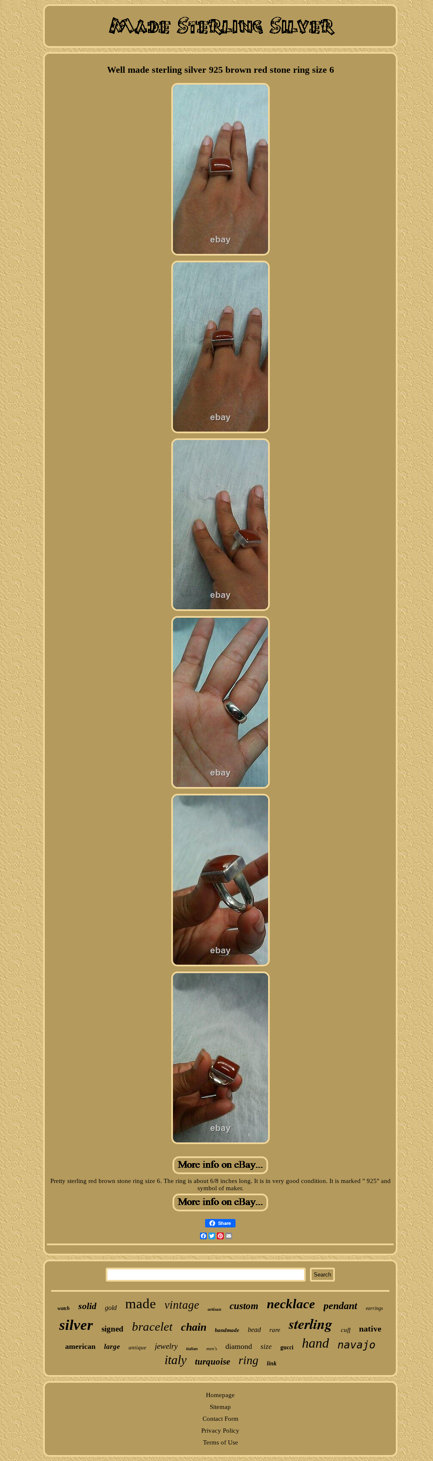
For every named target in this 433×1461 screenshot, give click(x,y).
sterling (310, 1323)
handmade (227, 1330)
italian (192, 1348)
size (266, 1347)
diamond (238, 1346)
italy (175, 1360)
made (140, 1303)
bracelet (152, 1326)
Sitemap (220, 1406)
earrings (374, 1308)
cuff (346, 1329)
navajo (356, 1345)
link (272, 1363)
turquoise (212, 1361)
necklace (291, 1303)
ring (248, 1360)
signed (112, 1328)
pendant (340, 1305)
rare (274, 1329)
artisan (214, 1309)
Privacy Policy (220, 1430)
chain (193, 1327)
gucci (286, 1347)
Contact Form (220, 1418)
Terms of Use (220, 1442)
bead (254, 1329)
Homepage (220, 1395)
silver (76, 1325)
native (370, 1328)
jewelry (166, 1346)
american (80, 1346)
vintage (181, 1305)
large (112, 1347)
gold (111, 1307)
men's (211, 1348)
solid (87, 1306)
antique (137, 1347)
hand (315, 1343)
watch (64, 1308)
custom (244, 1306)
